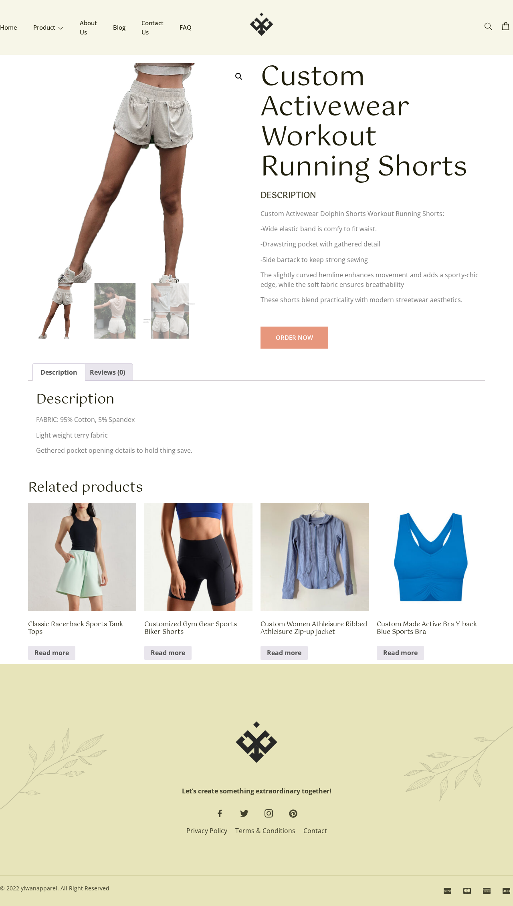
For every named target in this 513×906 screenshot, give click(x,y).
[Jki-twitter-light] (244, 813)
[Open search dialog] (488, 26)
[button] (239, 76)
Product (44, 27)
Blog (119, 27)
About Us (88, 27)
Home (8, 27)
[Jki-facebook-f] (220, 813)
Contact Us (152, 27)
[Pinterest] (293, 813)
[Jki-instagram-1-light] (269, 813)
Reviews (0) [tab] (107, 372)
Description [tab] (58, 372)
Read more (51, 652)
